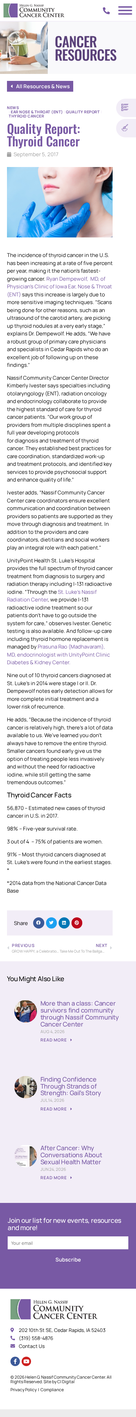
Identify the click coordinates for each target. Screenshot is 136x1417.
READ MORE (54, 1040)
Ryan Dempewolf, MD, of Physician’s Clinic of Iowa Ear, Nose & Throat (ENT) (59, 286)
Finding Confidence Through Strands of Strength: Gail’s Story (70, 1086)
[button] (38, 923)
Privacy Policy (23, 1390)
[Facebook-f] (15, 1361)
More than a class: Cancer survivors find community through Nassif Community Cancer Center (79, 1013)
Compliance (52, 1390)
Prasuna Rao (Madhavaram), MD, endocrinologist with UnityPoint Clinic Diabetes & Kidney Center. (58, 654)
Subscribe (68, 1259)
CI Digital (66, 1382)
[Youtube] (26, 1361)
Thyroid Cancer (26, 116)
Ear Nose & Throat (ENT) (37, 111)
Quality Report (83, 111)
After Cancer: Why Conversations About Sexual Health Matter (71, 1155)
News (13, 107)
